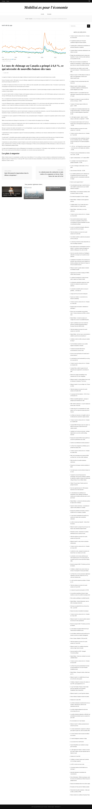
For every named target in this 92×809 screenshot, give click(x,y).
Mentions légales (51, 806)
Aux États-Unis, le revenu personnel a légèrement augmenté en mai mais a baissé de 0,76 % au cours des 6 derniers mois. (80, 575)
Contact (7, 1)
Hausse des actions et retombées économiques (79, 610)
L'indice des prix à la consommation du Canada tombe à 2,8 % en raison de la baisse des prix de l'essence (79, 410)
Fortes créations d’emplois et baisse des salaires (79, 696)
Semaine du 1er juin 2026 (75, 699)
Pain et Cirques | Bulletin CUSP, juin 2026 (78, 638)
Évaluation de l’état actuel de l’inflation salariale (79, 786)
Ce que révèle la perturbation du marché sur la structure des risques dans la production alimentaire (79, 517)
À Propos (3, 1)
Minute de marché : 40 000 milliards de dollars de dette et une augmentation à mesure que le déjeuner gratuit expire (80, 76)
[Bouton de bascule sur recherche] (89, 1)
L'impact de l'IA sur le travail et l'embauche (78, 293)
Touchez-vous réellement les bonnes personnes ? (80, 442)
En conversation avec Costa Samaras (77, 720)
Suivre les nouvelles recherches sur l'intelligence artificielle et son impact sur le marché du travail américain (79, 255)
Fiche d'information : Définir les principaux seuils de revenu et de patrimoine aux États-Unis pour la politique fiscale (80, 779)
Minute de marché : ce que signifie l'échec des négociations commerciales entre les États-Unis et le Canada (80, 94)
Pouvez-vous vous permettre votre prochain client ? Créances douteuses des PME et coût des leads (80, 313)
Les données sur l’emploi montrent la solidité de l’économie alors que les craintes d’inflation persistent (34, 196)
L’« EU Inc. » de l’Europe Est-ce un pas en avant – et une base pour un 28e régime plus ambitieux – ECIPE (80, 148)
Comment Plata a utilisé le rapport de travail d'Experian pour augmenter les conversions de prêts (79, 370)
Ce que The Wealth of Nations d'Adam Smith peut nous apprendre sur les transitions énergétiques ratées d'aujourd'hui (79, 688)
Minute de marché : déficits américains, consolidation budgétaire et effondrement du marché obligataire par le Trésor (79, 88)
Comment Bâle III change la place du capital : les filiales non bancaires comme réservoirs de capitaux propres (80, 426)
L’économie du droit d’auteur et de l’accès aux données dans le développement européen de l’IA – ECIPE (80, 123)
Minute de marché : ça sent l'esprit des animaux (79, 693)
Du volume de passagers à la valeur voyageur (79, 196)
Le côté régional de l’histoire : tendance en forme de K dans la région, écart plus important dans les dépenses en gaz (80, 751)
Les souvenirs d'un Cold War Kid (77, 741)
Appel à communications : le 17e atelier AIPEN (79, 157)
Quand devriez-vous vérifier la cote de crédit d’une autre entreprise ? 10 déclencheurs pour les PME (80, 70)
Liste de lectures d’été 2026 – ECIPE (77, 170)
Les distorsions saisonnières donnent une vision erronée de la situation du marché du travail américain (79, 284)
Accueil (42, 14)
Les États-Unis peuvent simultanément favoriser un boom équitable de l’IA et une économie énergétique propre (79, 667)
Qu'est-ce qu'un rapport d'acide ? (76, 181)
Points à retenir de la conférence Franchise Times (80, 794)
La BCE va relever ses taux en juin (77, 764)
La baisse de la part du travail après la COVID (79, 590)
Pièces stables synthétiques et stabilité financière (79, 598)
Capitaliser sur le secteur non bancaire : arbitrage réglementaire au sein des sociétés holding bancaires (79, 433)
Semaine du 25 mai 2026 (75, 756)
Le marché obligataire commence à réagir (78, 738)
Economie (49, 14)
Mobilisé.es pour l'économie (46, 7)
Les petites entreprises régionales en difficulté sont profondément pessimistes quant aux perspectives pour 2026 (80, 716)
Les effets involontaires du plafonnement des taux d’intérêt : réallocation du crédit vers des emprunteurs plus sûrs (80, 704)
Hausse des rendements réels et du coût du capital (80, 783)
